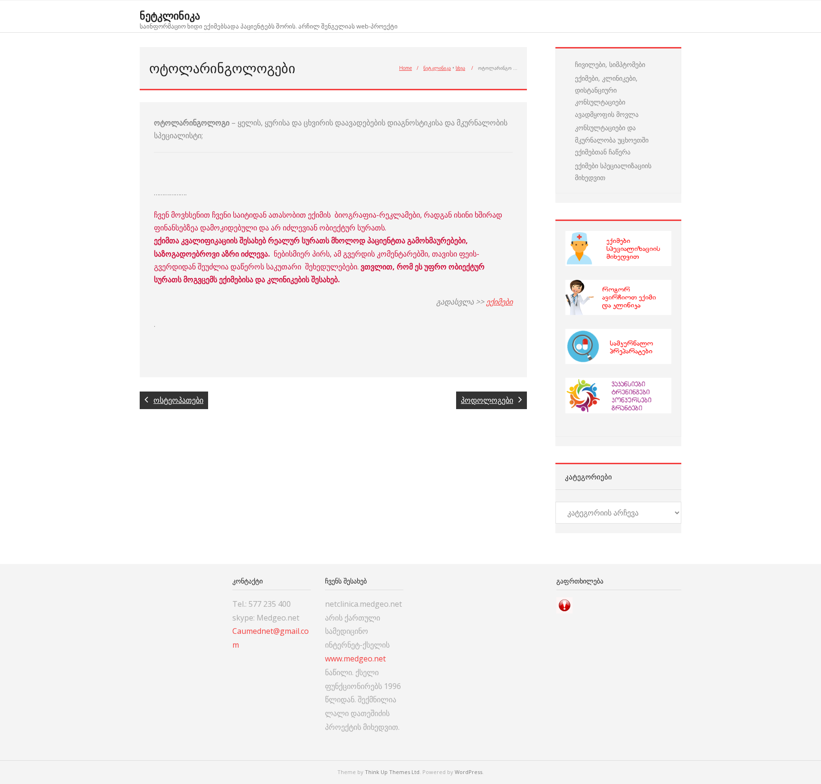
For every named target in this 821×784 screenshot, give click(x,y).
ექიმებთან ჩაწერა (602, 151)
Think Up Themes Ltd (392, 771)
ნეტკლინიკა (437, 68)
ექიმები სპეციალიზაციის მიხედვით (613, 171)
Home (405, 68)
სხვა (460, 68)
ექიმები (499, 301)
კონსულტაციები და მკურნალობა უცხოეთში (612, 133)
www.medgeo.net (355, 658)
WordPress (468, 771)
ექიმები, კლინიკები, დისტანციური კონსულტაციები (606, 90)
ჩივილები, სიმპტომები (610, 64)
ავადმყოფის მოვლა (607, 114)
